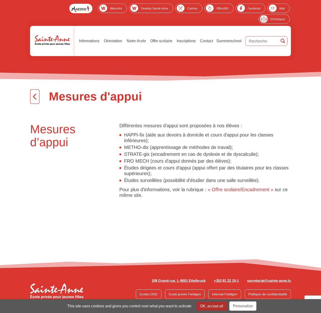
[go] (282, 41)
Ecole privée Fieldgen (185, 294)
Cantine (192, 8)
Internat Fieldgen (224, 294)
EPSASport (277, 19)
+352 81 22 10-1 (226, 280)
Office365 (222, 8)
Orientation (112, 41)
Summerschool (229, 41)
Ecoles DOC (149, 294)
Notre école (136, 41)
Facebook (254, 8)
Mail (282, 8)
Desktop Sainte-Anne (154, 8)
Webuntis (116, 8)
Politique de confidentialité (267, 294)
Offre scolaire (160, 41)
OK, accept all (211, 306)
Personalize (243, 306)
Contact (206, 41)
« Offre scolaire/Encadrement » (240, 189)
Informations (88, 41)
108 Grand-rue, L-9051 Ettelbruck (179, 280)
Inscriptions (186, 41)
